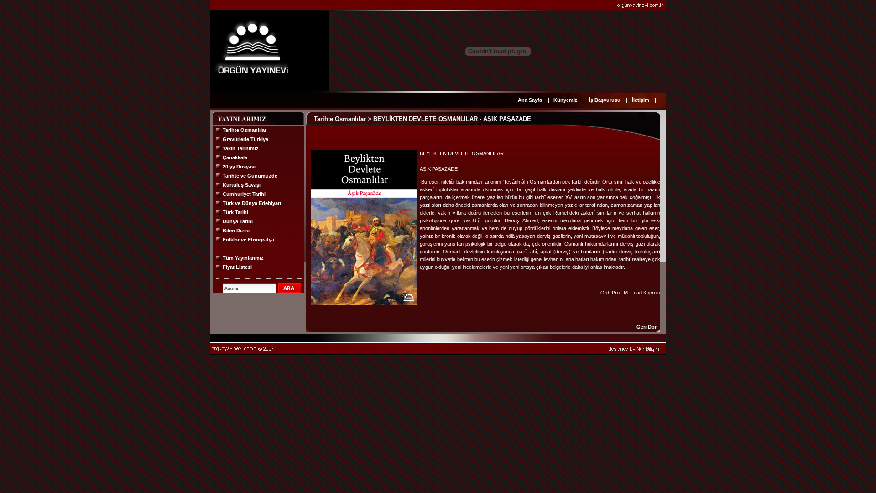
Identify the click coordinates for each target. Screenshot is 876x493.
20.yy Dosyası (239, 166)
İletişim (640, 100)
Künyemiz (565, 100)
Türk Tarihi (235, 212)
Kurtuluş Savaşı (242, 185)
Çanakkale (235, 157)
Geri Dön (647, 327)
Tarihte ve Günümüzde (250, 175)
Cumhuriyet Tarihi (244, 194)
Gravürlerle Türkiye (245, 139)
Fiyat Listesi (237, 267)
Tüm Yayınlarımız (243, 258)
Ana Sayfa (530, 100)
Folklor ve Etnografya (248, 239)
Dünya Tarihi (238, 221)
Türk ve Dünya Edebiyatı (252, 203)
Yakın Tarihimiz (241, 148)
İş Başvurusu (604, 100)
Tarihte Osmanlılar (244, 130)
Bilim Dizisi (236, 230)
